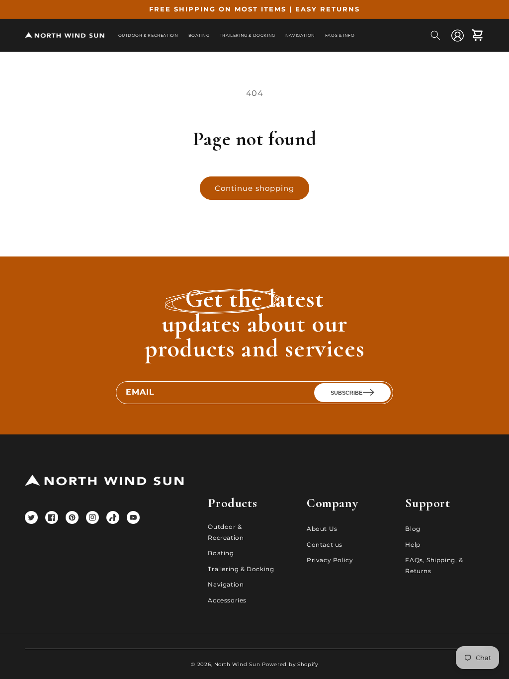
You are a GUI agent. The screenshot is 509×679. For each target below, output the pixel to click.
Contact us (324, 544)
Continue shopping (254, 188)
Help (412, 544)
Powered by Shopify (290, 664)
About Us (322, 528)
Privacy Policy (330, 560)
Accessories (227, 600)
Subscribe (346, 393)
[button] (435, 35)
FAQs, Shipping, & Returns (434, 565)
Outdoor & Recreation (226, 532)
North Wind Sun (237, 664)
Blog (412, 528)
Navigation (226, 584)
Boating (221, 553)
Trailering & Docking (241, 569)
